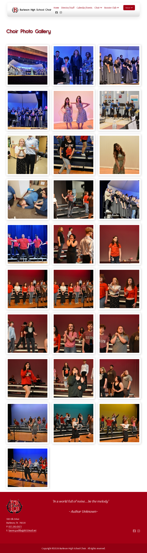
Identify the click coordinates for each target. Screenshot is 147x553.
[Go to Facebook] (56, 12)
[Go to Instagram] (61, 12)
